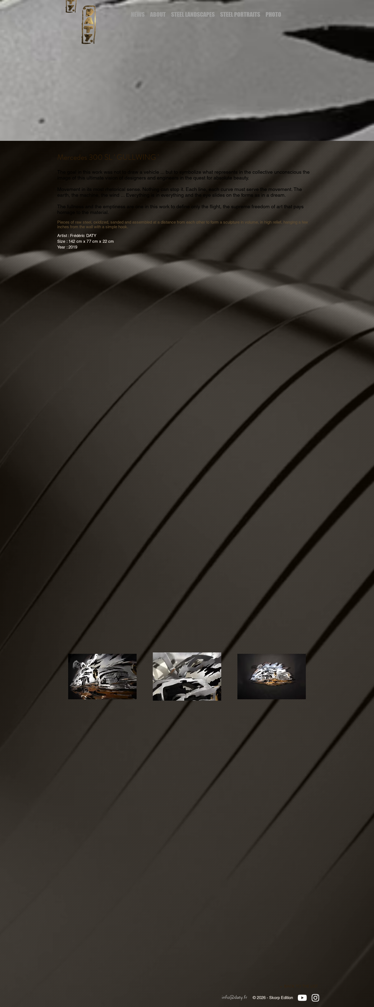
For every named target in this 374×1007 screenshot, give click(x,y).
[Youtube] (302, 997)
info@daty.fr (234, 997)
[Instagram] (315, 997)
